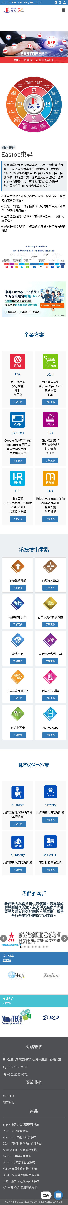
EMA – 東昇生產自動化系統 (20, 1168)
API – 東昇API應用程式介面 (20, 1187)
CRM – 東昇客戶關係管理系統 (21, 1175)
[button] (18, 402)
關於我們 (8, 1102)
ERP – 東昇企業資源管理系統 (21, 1124)
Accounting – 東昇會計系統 (20, 1150)
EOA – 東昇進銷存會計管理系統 (22, 1143)
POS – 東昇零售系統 (15, 1131)
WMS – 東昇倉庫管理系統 (19, 1162)
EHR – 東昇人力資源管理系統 (21, 1181)
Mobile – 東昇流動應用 (17, 1156)
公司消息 (8, 1096)
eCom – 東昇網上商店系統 (19, 1137)
